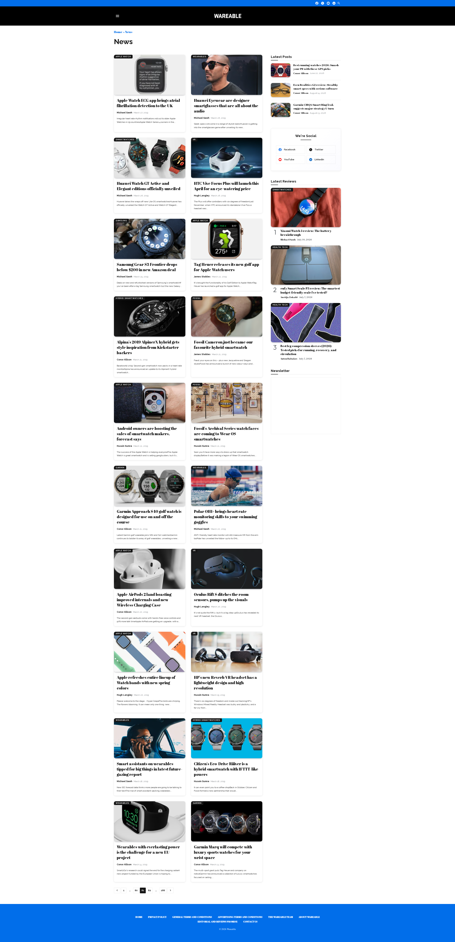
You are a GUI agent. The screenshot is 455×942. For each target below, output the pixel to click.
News (128, 32)
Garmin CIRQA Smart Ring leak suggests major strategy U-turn (313, 106)
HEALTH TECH (280, 247)
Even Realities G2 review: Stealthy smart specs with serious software (315, 86)
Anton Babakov (288, 358)
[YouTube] (328, 3)
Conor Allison (300, 73)
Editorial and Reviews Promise (217, 921)
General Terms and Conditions (192, 917)
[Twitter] (322, 3)
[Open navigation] (118, 16)
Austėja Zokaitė (289, 297)
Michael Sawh (288, 239)
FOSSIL (197, 298)
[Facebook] (316, 3)
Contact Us (250, 921)
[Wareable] (227, 16)
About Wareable (309, 917)
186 (163, 890)
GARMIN (120, 467)
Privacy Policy (157, 917)
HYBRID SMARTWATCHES (129, 298)
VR (194, 139)
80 (136, 890)
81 (142, 890)
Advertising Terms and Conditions (240, 917)
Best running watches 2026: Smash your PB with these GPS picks (316, 67)
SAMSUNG (121, 220)
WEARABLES (199, 56)
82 (149, 890)
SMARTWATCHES (125, 139)
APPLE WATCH (123, 56)
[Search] (338, 3)
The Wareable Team (280, 917)
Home (118, 32)
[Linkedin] (333, 3)
